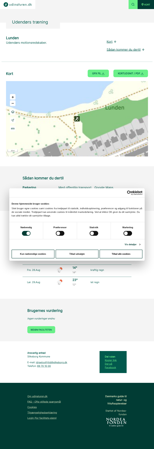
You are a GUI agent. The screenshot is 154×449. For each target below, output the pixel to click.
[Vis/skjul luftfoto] (12, 112)
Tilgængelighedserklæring (42, 412)
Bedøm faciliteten (41, 329)
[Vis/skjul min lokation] (12, 120)
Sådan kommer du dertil (124, 49)
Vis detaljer (131, 244)
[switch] (60, 233)
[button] (146, 4)
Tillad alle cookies (121, 254)
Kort (109, 41)
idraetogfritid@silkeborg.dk (51, 362)
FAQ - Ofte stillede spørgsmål (44, 401)
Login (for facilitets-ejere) (42, 417)
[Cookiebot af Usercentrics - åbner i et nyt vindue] (129, 193)
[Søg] (133, 4)
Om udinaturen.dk (37, 396)
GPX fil (97, 73)
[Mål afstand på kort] (12, 128)
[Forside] (18, 4)
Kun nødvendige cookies (33, 254)
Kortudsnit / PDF (129, 73)
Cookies (32, 407)
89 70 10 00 (44, 365)
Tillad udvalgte (77, 254)
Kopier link (111, 360)
